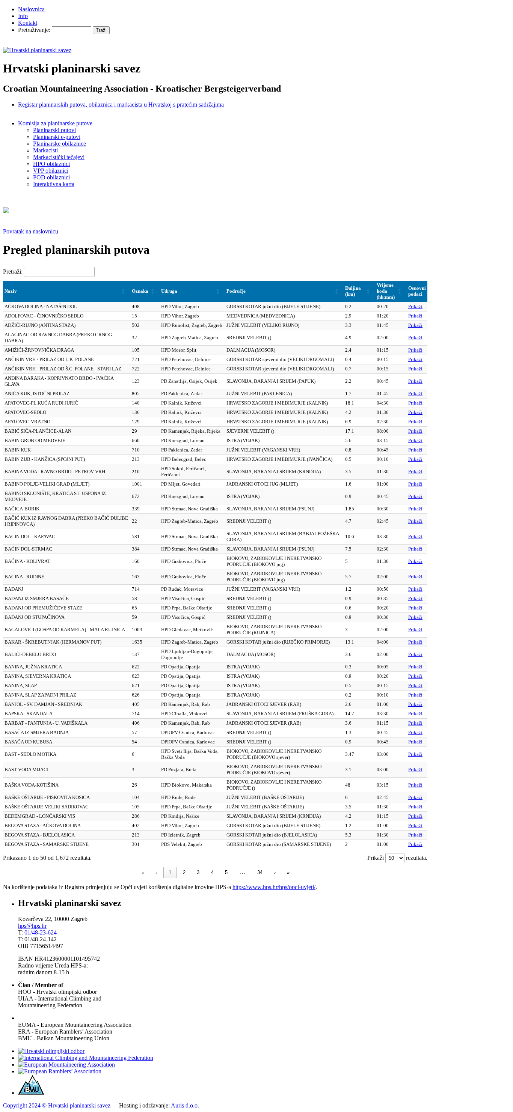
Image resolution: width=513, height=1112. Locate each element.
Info (23, 16)
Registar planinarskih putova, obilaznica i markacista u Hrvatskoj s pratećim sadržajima (121, 104)
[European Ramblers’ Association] (59, 1071)
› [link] (275, 872)
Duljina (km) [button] (353, 291)
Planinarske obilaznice (59, 143)
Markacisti (45, 150)
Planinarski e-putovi (56, 137)
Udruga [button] (169, 291)
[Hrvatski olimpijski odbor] (51, 1051)
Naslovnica (31, 9)
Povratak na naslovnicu (30, 231)
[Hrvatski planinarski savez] (37, 50)
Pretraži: (13, 271)
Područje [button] (236, 291)
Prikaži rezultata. (397, 858)
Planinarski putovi (54, 130)
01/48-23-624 (40, 932)
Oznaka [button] (140, 291)
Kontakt (27, 23)
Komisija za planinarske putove (55, 123)
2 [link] (184, 872)
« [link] (143, 872)
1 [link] (170, 872)
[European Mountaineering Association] (66, 1064)
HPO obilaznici (51, 164)
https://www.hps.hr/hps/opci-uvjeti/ (273, 887)
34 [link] (260, 872)
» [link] (288, 872)
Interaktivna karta (53, 184)
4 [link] (212, 872)
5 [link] (226, 872)
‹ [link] (156, 872)
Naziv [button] (11, 291)
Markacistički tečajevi (58, 157)
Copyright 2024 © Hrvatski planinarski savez (56, 1105)
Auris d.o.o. (185, 1105)
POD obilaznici (51, 177)
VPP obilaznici (50, 170)
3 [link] (198, 872)
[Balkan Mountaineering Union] (31, 1092)
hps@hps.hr (32, 925)
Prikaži (415, 306)
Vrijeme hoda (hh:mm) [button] (386, 291)
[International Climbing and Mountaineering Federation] (85, 1058)
